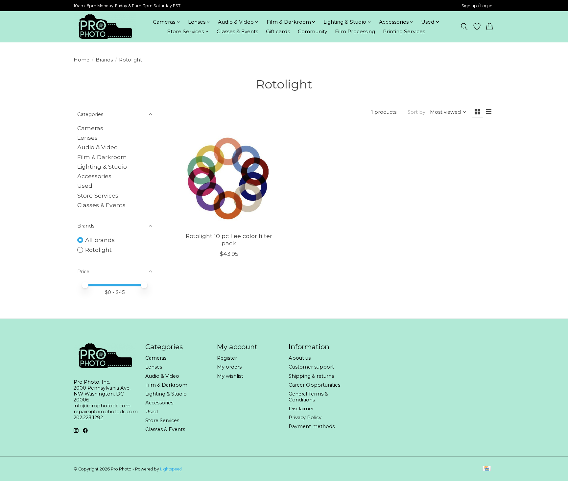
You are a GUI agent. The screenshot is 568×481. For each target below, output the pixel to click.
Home (81, 60)
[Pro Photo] (105, 26)
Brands (104, 60)
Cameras (90, 128)
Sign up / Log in (477, 5)
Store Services (97, 195)
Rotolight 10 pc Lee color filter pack (229, 239)
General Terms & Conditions (308, 397)
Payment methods (312, 426)
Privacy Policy (305, 418)
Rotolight (98, 249)
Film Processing (355, 31)
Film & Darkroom (102, 157)
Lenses (87, 137)
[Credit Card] (487, 469)
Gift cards (278, 31)
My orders (229, 367)
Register (227, 358)
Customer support (311, 367)
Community (312, 31)
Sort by (416, 112)
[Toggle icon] (464, 27)
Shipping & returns (311, 376)
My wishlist (230, 376)
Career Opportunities (314, 385)
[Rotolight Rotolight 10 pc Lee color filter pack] (228, 177)
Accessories (94, 176)
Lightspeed (171, 469)
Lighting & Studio (102, 166)
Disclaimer (301, 409)
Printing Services (404, 31)
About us (300, 358)
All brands (100, 239)
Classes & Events (237, 31)
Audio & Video (97, 147)
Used (84, 185)
